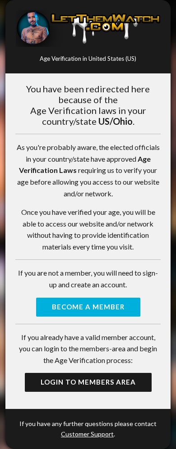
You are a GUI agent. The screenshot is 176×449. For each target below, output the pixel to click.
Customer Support (87, 434)
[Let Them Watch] (88, 28)
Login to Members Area (88, 382)
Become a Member (88, 307)
